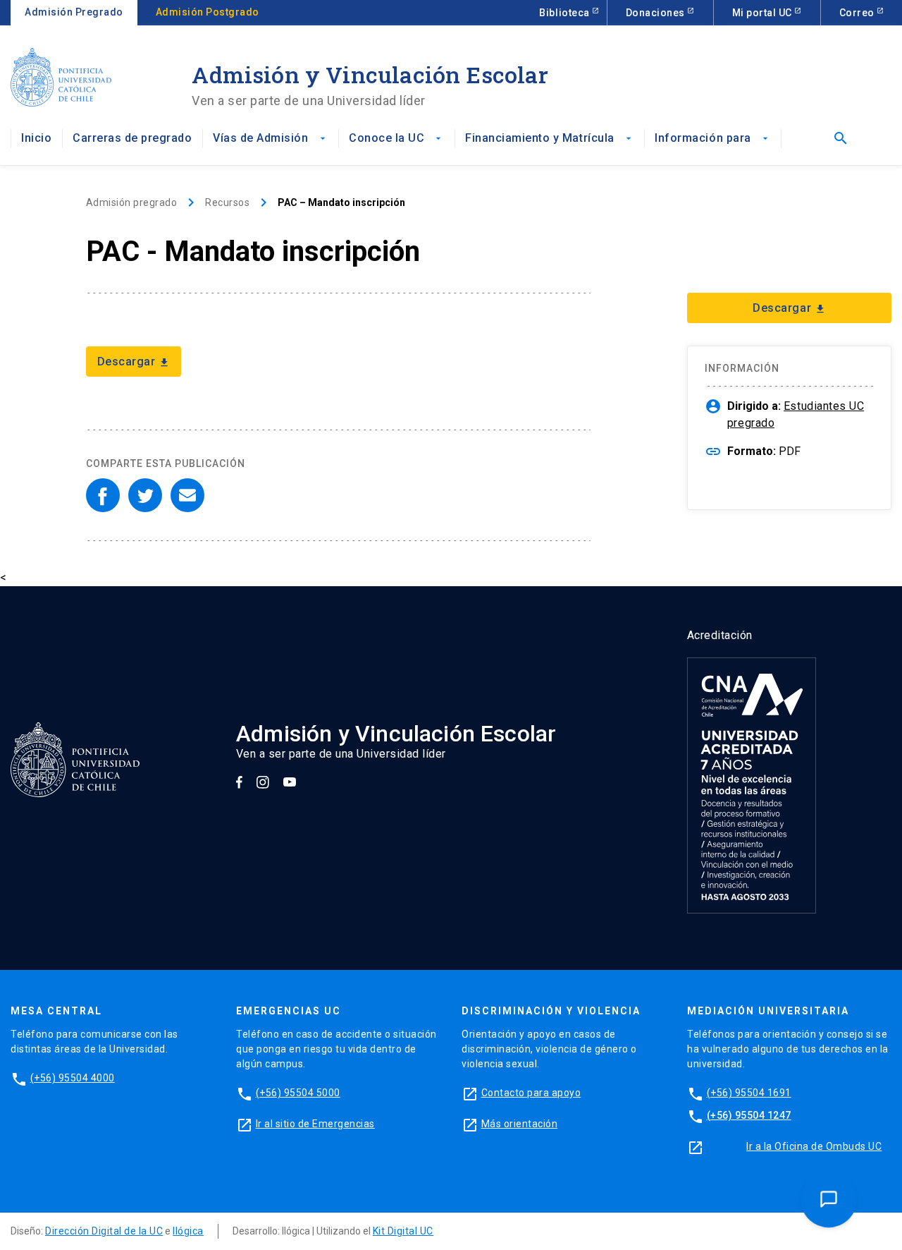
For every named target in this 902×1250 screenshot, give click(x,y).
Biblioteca (565, 12)
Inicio (36, 138)
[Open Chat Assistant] (829, 1199)
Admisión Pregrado (74, 12)
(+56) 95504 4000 (72, 1078)
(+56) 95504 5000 (298, 1092)
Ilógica (188, 1231)
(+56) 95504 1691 (749, 1092)
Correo (858, 12)
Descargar (133, 361)
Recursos (227, 202)
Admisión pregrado (132, 202)
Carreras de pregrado (132, 138)
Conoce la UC (396, 138)
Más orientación (519, 1123)
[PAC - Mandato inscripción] (103, 495)
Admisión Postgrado (207, 12)
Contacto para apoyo (531, 1092)
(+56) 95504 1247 (749, 1115)
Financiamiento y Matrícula (549, 138)
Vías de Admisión (270, 138)
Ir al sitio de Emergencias (315, 1123)
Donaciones (657, 12)
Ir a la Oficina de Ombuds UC (814, 1146)
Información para (712, 138)
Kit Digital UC (403, 1231)
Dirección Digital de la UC (104, 1231)
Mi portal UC (763, 12)
